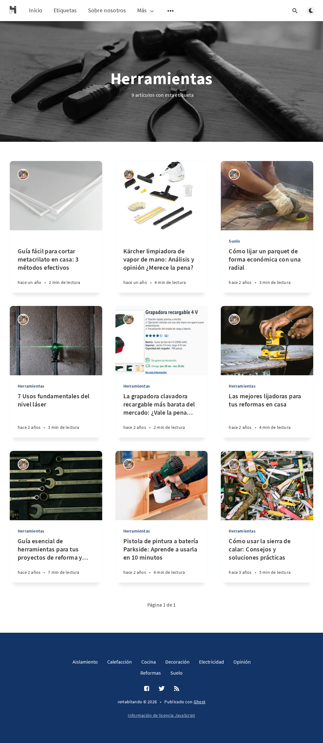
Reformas (150, 673)
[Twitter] (162, 689)
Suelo (234, 241)
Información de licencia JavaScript (161, 715)
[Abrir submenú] (171, 11)
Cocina (148, 662)
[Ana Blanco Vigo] (23, 174)
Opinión (242, 662)
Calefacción (119, 662)
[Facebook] (146, 689)
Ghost (200, 702)
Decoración (177, 662)
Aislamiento (85, 662)
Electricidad (211, 662)
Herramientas (31, 386)
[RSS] (176, 689)
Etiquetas (65, 10)
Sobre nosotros (107, 10)
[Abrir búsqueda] (295, 11)
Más (142, 10)
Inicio (36, 10)
